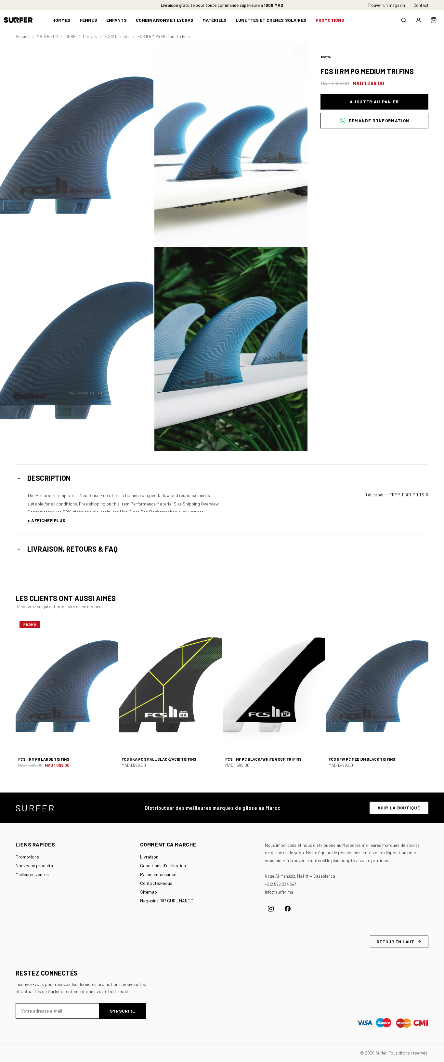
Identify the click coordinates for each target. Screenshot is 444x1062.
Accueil (22, 36)
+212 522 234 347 (280, 884)
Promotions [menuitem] (330, 20)
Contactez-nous (156, 883)
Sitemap (148, 892)
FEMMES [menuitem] (88, 20)
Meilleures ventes (32, 874)
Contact (420, 5)
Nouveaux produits (34, 865)
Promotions (27, 856)
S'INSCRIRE (122, 1011)
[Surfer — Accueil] (23, 20)
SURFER (35, 807)
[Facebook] (288, 908)
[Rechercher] (404, 20)
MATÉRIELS (47, 36)
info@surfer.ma (279, 892)
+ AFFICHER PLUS (46, 520)
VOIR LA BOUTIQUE (399, 807)
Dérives (90, 36)
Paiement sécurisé (158, 874)
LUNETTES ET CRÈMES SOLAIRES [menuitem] (271, 20)
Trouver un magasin (386, 5)
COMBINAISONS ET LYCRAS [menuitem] (164, 20)
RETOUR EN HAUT (395, 941)
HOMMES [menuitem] (61, 20)
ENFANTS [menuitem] (116, 20)
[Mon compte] (418, 20)
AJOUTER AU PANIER (374, 101)
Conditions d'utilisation (163, 865)
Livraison (149, 856)
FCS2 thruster (117, 36)
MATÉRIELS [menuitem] (214, 20)
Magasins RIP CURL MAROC (166, 900)
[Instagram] (271, 908)
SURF (70, 36)
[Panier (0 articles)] (433, 20)
